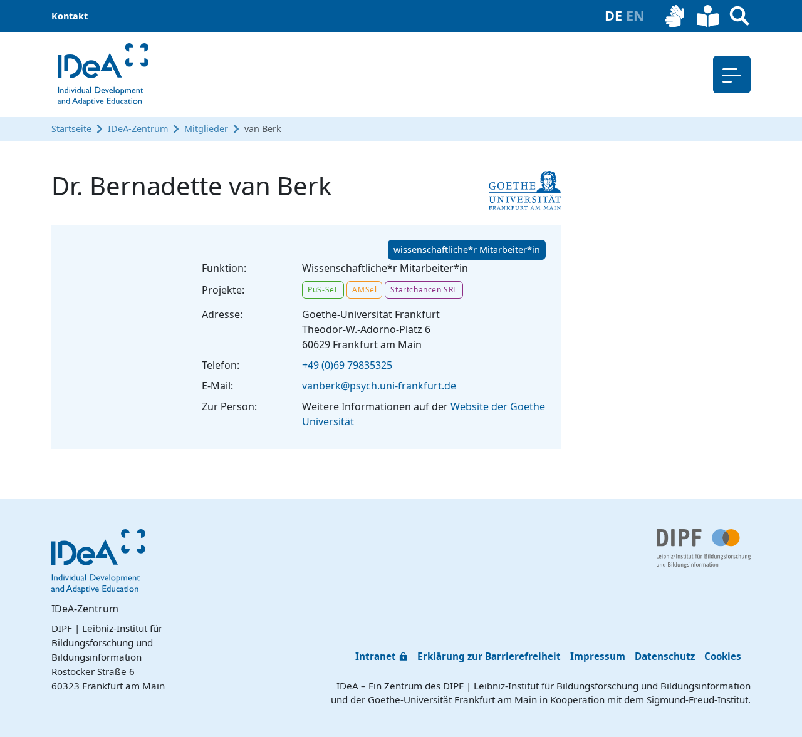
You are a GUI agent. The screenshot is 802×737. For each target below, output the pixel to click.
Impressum (597, 656)
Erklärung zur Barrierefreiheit (489, 656)
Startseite (71, 129)
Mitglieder (206, 129)
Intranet (375, 656)
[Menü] (732, 74)
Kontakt (69, 16)
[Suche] (740, 16)
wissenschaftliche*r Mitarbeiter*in (466, 249)
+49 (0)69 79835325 (347, 365)
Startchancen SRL (423, 289)
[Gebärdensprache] (676, 16)
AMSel (364, 289)
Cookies (722, 656)
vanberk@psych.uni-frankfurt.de (379, 386)
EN (635, 15)
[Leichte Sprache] (708, 16)
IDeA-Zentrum (138, 129)
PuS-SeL (323, 289)
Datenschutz (665, 656)
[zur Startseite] (103, 74)
